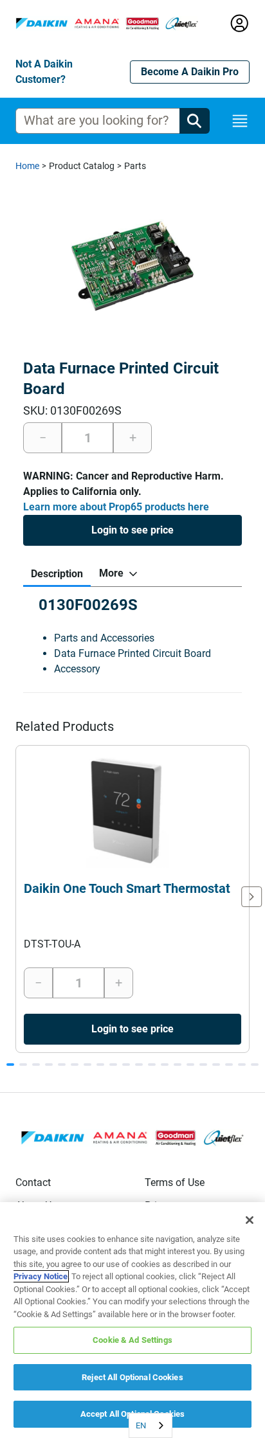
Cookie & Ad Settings (132, 1340)
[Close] (249, 1220)
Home (27, 166)
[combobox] (150, 1425)
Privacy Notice (41, 1276)
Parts (135, 166)
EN (141, 1425)
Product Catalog (81, 166)
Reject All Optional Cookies (132, 1377)
